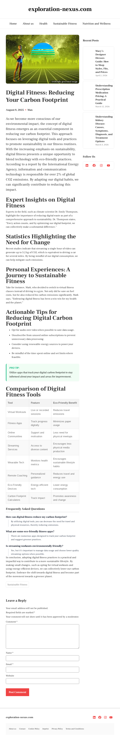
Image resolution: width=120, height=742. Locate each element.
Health (43, 23)
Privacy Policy (57, 729)
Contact (22, 729)
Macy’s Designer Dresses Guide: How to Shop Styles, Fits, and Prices (102, 61)
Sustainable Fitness (65, 23)
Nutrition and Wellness (96, 23)
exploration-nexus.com (19, 717)
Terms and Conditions (75, 729)
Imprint (45, 729)
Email (9, 664)
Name (9, 652)
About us (28, 23)
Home (13, 23)
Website (10, 675)
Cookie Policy (34, 729)
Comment (11, 621)
